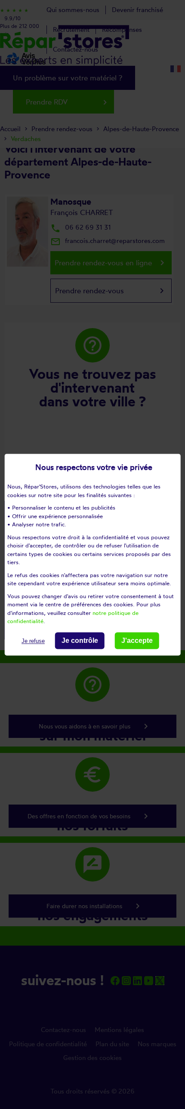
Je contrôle (80, 640)
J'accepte (137, 640)
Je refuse (33, 641)
